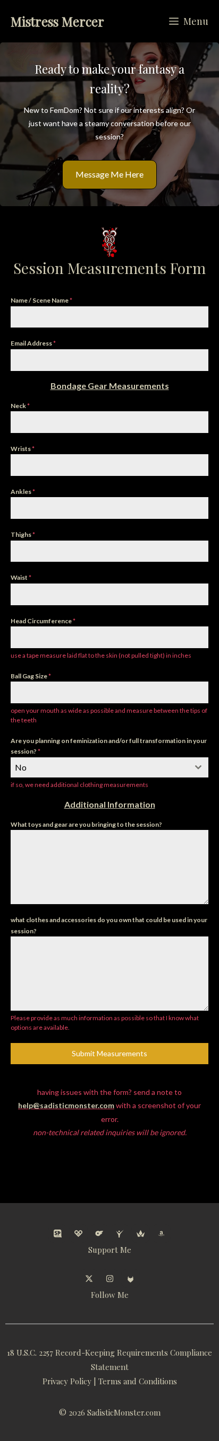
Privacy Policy (67, 1381)
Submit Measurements (109, 1053)
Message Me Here (109, 174)
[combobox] (109, 767)
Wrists (23, 449)
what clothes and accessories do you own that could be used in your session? (109, 925)
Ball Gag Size (31, 676)
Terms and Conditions (137, 1381)
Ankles (23, 492)
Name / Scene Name (41, 300)
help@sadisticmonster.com (66, 1105)
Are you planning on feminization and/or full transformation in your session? (109, 746)
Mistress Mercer (57, 21)
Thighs (23, 534)
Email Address (33, 343)
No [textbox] (21, 767)
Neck (20, 406)
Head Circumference (43, 621)
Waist (21, 577)
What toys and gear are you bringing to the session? (86, 824)
